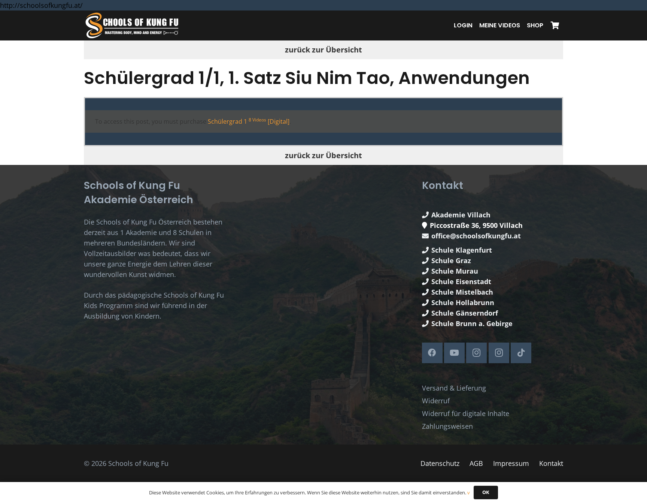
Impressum (511, 463)
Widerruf (436, 400)
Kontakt (551, 463)
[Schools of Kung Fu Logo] (132, 26)
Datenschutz (439, 463)
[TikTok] (521, 353)
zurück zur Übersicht (323, 50)
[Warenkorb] (555, 25)
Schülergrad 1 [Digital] (248, 121)
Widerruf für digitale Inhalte (465, 413)
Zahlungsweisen (447, 426)
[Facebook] (432, 353)
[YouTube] (454, 353)
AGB (476, 463)
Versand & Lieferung (454, 387)
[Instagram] (476, 353)
